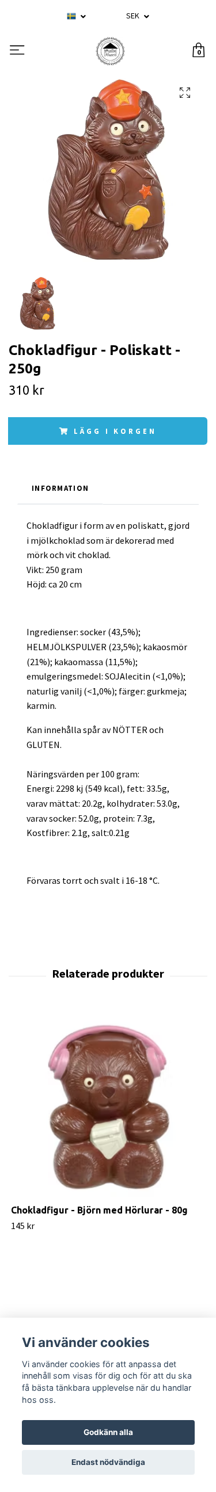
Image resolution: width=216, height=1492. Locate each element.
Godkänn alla (108, 1432)
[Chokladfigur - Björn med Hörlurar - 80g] (108, 1107)
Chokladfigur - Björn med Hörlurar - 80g (99, 1210)
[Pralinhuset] (110, 51)
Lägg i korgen (115, 431)
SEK (133, 15)
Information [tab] (60, 488)
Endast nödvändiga (108, 1462)
